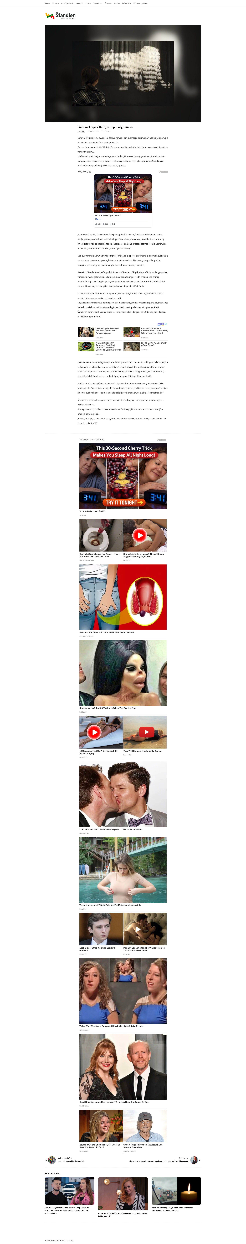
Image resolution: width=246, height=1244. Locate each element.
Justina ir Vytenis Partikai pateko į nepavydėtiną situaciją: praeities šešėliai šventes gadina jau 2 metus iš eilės (67, 1210)
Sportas (117, 3)
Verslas (88, 3)
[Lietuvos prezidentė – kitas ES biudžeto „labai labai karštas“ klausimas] (194, 1160)
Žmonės (108, 3)
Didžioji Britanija (67, 3)
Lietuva (47, 3)
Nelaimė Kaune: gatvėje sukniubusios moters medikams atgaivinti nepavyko (172, 1209)
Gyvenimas (98, 3)
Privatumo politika (140, 3)
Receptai (79, 3)
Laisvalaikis (126, 3)
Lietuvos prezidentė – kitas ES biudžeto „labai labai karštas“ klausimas (158, 1161)
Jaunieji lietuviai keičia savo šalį (71, 1161)
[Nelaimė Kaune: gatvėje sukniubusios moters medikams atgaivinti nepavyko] (176, 1191)
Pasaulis (56, 3)
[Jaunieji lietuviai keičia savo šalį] (52, 1160)
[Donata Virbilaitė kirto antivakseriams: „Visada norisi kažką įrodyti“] (123, 1193)
